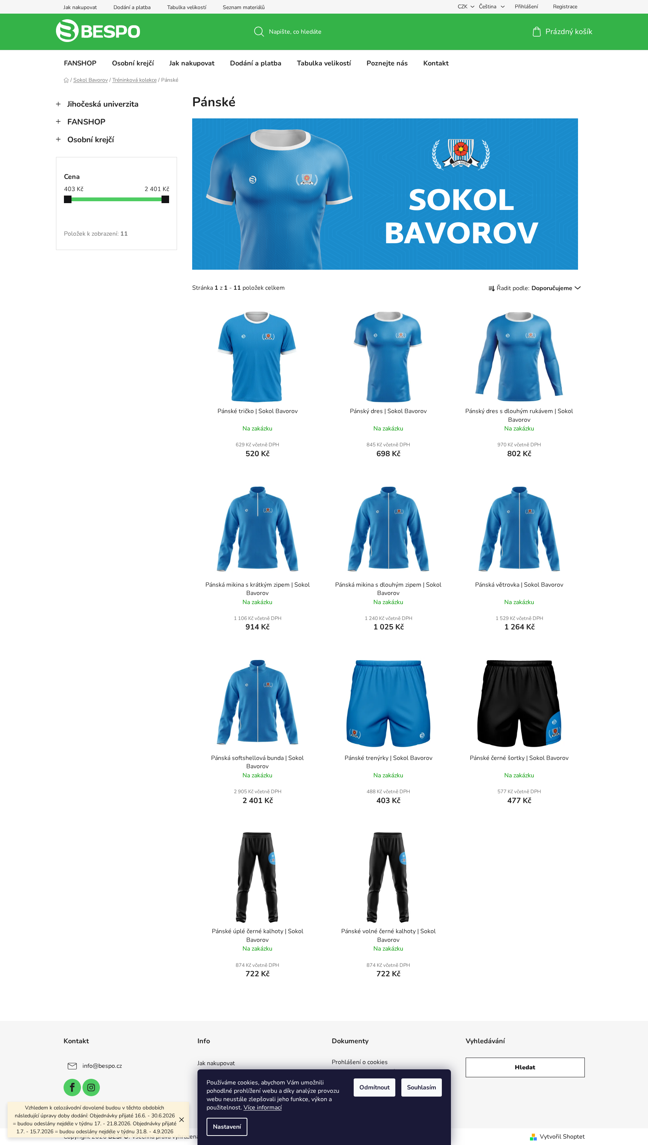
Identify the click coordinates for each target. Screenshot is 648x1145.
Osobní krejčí (90, 139)
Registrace (565, 6)
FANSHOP (86, 122)
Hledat (525, 1067)
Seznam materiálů (244, 7)
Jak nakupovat (80, 7)
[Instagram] (91, 1087)
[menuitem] (80, 63)
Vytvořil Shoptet (562, 1137)
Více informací (263, 1107)
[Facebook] (72, 1087)
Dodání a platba (132, 7)
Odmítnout (374, 1087)
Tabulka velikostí (186, 7)
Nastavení (227, 1127)
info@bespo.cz (102, 1066)
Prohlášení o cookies (360, 1062)
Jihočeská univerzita (102, 104)
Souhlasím (421, 1087)
